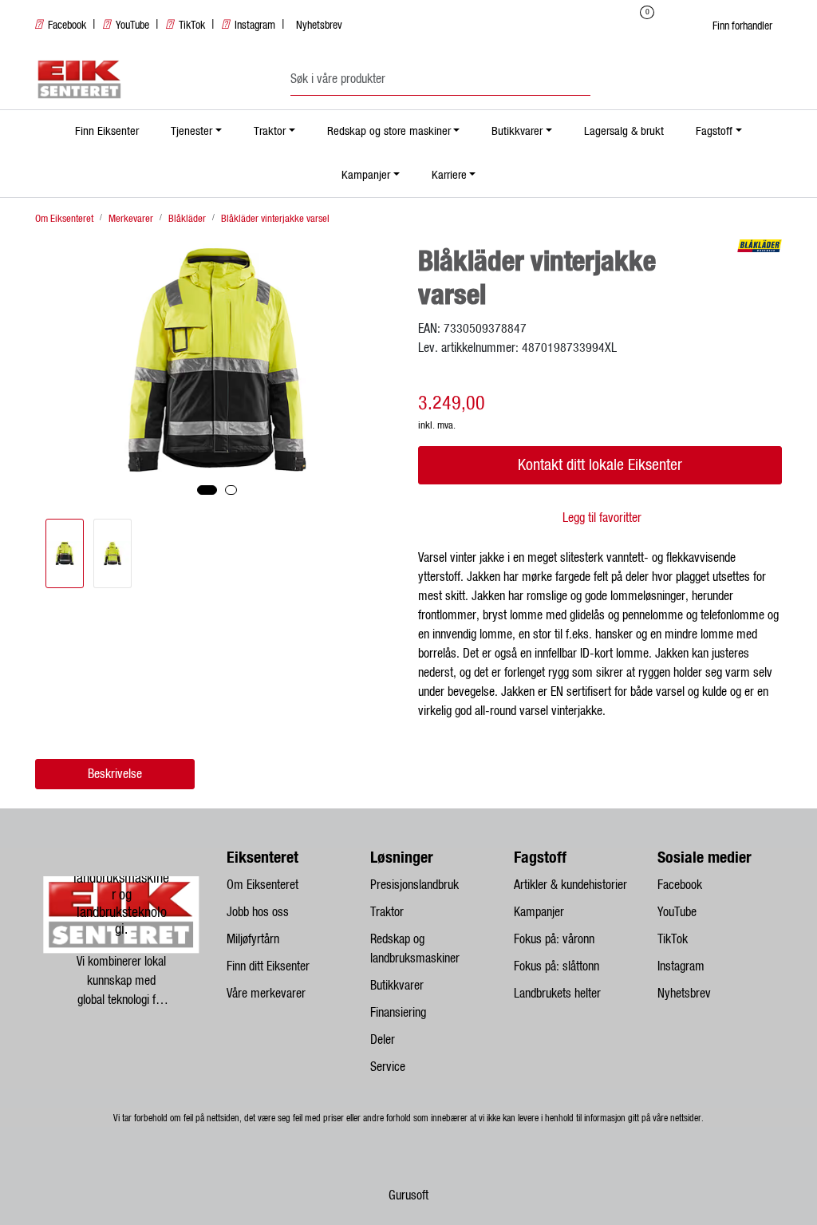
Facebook (67, 25)
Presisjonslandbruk (414, 885)
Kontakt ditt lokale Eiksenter (600, 465)
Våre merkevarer (266, 993)
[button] (207, 490)
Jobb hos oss (258, 912)
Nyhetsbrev (319, 25)
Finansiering (398, 1012)
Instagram (255, 25)
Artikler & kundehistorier (570, 885)
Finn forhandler (742, 26)
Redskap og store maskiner (389, 131)
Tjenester (191, 131)
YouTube (132, 25)
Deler (382, 1039)
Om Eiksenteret (262, 885)
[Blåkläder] (759, 246)
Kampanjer (365, 175)
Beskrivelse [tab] (115, 774)
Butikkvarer (517, 131)
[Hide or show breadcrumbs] (338, 218)
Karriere (449, 175)
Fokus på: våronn (554, 939)
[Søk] (586, 80)
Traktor (270, 131)
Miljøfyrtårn (253, 939)
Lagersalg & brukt (624, 131)
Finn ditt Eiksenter (268, 966)
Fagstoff (714, 131)
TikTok (191, 25)
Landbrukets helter (557, 993)
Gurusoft (408, 1195)
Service (387, 1067)
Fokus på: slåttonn (556, 966)
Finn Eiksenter (107, 131)
